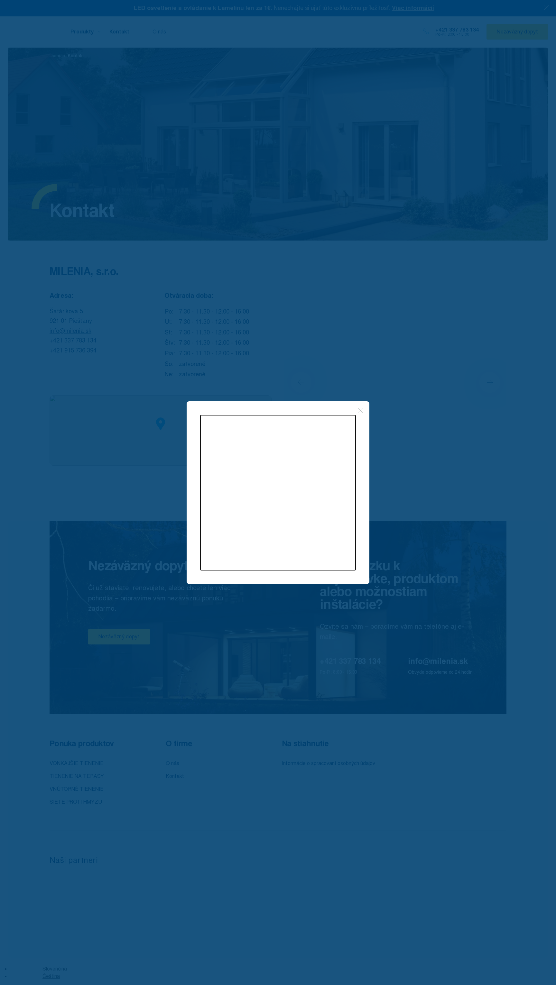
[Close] (360, 410)
